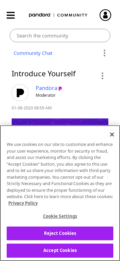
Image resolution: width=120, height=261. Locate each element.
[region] (60, 193)
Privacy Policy (23, 203)
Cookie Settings (60, 216)
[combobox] (60, 35)
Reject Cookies (60, 233)
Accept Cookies (60, 250)
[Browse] (14, 15)
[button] (102, 75)
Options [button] (104, 53)
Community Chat (31, 53)
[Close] (112, 134)
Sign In (108, 15)
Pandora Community (58, 15)
